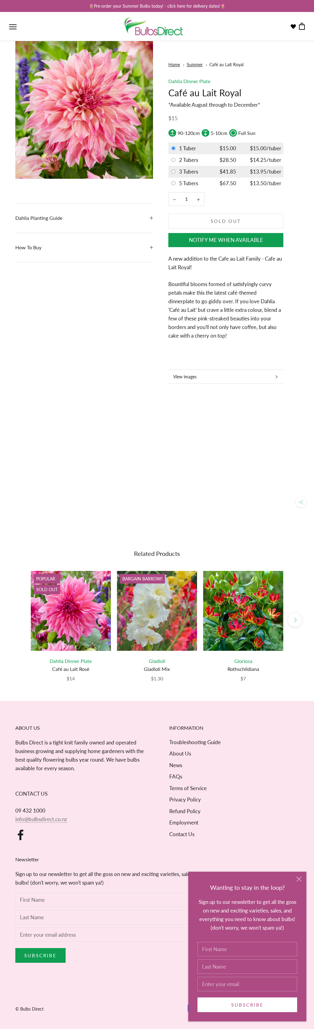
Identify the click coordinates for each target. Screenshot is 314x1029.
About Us (180, 753)
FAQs (175, 776)
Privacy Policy (185, 799)
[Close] (299, 879)
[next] (295, 620)
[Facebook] (20, 835)
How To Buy (28, 247)
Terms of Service (188, 788)
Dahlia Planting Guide (38, 218)
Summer (195, 64)
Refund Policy (185, 811)
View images (185, 376)
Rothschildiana (243, 669)
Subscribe (247, 1005)
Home (174, 64)
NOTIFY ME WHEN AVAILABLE (226, 240)
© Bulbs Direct (29, 1009)
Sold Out (226, 221)
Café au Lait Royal (226, 64)
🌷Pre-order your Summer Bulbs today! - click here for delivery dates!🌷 (157, 6)
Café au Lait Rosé (70, 669)
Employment (183, 822)
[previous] (19, 620)
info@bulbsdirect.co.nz (41, 819)
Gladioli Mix (157, 669)
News (175, 765)
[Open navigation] (13, 26)
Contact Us (181, 834)
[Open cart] (302, 26)
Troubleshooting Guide (195, 742)
